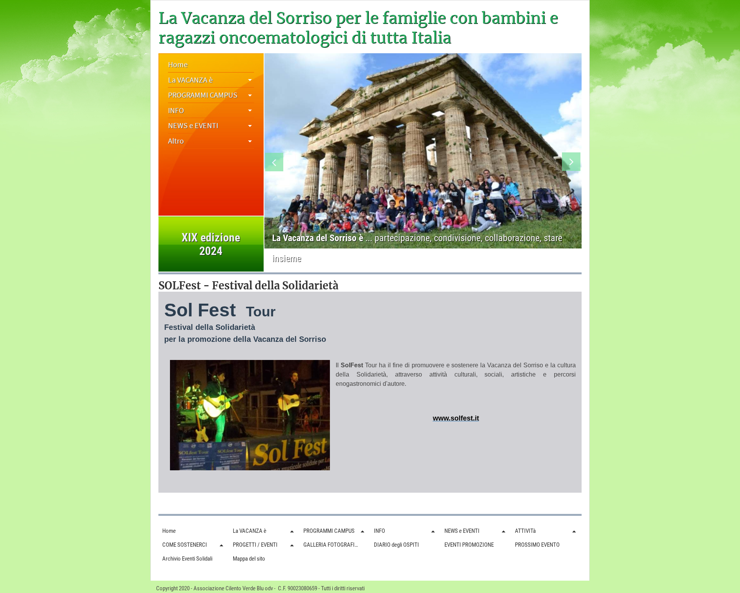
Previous (274, 163)
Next (571, 163)
